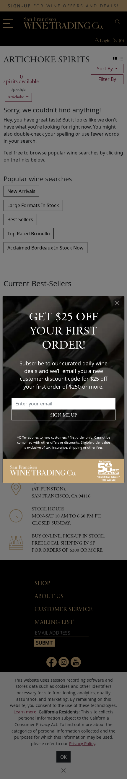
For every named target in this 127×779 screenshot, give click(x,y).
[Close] (117, 303)
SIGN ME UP (63, 415)
